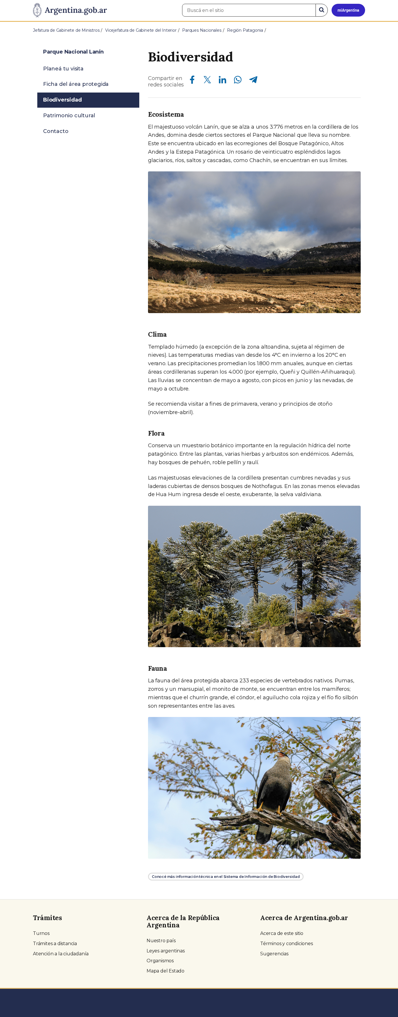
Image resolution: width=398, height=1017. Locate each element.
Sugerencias (274, 953)
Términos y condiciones (286, 943)
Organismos (160, 960)
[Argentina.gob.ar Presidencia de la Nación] (70, 10)
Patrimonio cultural (69, 115)
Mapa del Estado (165, 971)
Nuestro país (161, 940)
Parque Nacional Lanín (73, 52)
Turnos (41, 933)
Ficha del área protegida (76, 84)
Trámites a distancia (55, 943)
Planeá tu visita (63, 68)
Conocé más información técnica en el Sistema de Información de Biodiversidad (226, 876)
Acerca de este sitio (281, 933)
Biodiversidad (62, 100)
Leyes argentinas (166, 951)
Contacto (55, 131)
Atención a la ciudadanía (61, 953)
